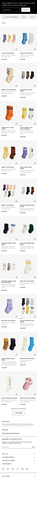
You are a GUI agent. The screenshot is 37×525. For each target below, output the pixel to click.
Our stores (6, 476)
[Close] (34, 2)
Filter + (4, 23)
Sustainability (7, 463)
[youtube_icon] (8, 469)
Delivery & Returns (8, 460)
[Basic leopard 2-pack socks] (9, 363)
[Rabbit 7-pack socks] (9, 208)
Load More (18, 413)
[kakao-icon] (27, 469)
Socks (24, 17)
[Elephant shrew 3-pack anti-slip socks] (9, 286)
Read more (5, 429)
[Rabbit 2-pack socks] (9, 170)
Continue (25, 9)
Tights (32, 17)
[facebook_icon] (3, 469)
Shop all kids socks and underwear (10, 433)
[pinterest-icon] (13, 469)
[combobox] (10, 10)
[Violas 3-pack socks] (9, 56)
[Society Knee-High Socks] (9, 401)
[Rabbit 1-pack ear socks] (9, 93)
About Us (5, 454)
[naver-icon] (22, 469)
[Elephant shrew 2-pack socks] (9, 247)
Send (33, 447)
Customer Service (8, 457)
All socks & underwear (11, 17)
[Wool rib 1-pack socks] (9, 324)
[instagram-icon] (18, 469)
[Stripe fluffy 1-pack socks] (9, 131)
